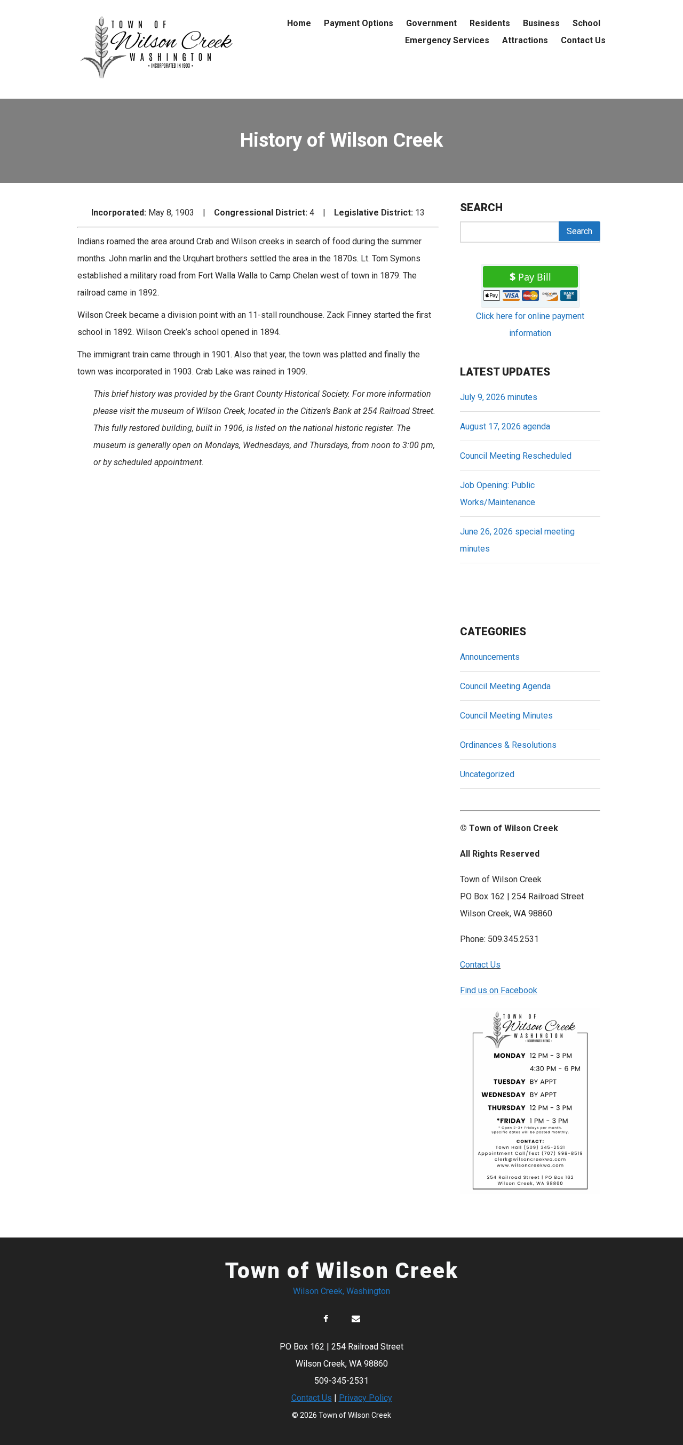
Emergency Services (447, 40)
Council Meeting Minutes (506, 715)
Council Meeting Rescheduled (515, 456)
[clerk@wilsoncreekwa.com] (356, 1319)
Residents (490, 23)
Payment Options (358, 23)
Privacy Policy (365, 1398)
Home (299, 23)
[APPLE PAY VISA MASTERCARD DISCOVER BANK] (530, 298)
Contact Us (583, 40)
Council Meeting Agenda (505, 686)
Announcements (490, 657)
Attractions (525, 40)
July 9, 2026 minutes (498, 397)
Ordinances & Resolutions (508, 745)
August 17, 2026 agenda (505, 426)
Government (431, 23)
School (586, 23)
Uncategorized (487, 774)
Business (541, 23)
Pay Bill (534, 276)
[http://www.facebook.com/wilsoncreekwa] (325, 1319)
